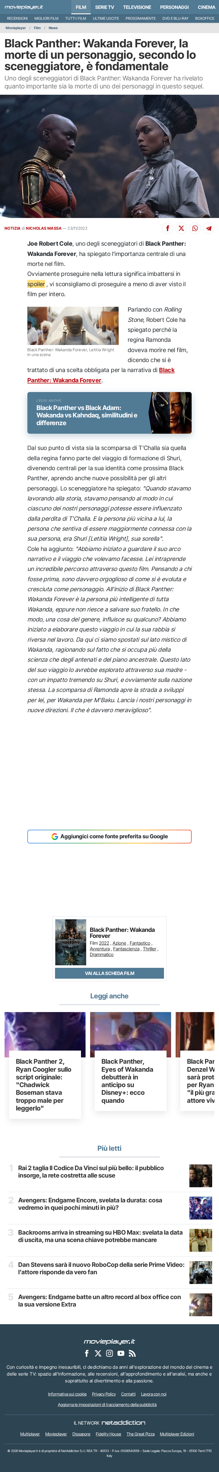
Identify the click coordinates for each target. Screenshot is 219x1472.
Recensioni (17, 18)
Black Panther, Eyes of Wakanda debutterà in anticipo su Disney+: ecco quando (127, 1080)
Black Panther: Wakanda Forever (122, 933)
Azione (119, 943)
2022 (104, 943)
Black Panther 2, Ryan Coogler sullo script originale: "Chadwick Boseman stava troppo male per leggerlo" (43, 1084)
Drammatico (101, 954)
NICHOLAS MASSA (44, 228)
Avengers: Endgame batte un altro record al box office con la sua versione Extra (99, 1300)
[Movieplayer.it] (24, 7)
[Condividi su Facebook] (167, 228)
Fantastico (140, 943)
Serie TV (104, 7)
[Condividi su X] (181, 228)
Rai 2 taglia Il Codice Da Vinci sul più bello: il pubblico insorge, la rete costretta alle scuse (91, 1171)
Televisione (137, 7)
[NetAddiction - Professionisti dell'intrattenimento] (123, 1422)
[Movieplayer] (109, 1341)
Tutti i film (75, 18)
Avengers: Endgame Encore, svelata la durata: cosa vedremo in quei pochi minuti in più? (90, 1204)
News (53, 28)
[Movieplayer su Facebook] (86, 1353)
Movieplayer (16, 28)
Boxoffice (204, 18)
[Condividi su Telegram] (208, 228)
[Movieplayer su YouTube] (121, 1353)
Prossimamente (141, 18)
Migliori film (46, 18)
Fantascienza (126, 949)
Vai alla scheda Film (109, 973)
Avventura (100, 949)
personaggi (174, 7)
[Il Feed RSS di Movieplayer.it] (132, 1353)
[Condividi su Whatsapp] (195, 228)
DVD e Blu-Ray (175, 18)
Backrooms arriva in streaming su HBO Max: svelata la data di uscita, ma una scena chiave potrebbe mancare (100, 1236)
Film (81, 7)
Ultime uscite (106, 18)
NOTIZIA (13, 228)
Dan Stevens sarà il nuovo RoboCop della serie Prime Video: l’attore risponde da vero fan (101, 1268)
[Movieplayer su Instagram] (109, 1353)
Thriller (149, 949)
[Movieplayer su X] (98, 1353)
